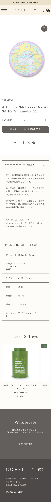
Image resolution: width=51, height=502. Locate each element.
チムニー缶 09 (20, 392)
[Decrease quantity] (38, 119)
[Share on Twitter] (28, 142)
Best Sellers (25, 337)
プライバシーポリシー (14, 482)
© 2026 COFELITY (15, 491)
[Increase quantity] (45, 119)
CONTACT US (25, 444)
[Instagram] (41, 469)
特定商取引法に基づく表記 (16, 485)
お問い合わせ (11, 478)
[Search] (42, 10)
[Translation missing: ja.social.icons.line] (33, 142)
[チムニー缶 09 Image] (20, 362)
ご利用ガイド (33, 478)
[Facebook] (39, 469)
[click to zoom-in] (44, 28)
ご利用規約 (22, 478)
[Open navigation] (4, 10)
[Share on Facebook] (23, 142)
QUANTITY (7, 119)
